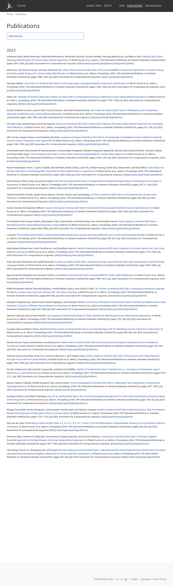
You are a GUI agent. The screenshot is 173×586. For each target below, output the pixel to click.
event (123, 63)
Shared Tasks (93, 5)
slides (130, 63)
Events (108, 5)
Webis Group (107, 579)
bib (80, 63)
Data (122, 5)
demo (110, 63)
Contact (134, 579)
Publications (134, 5)
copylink (94, 63)
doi (116, 63)
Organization (153, 5)
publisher (127, 76)
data (103, 63)
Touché (21, 5)
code (85, 63)
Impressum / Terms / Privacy (153, 579)
